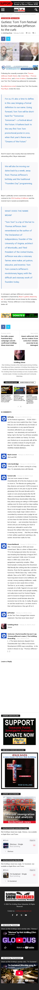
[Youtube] (26, 915)
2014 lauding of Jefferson (20, 198)
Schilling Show (7, 33)
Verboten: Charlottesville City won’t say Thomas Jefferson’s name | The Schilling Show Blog (22, 636)
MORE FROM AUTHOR (27, 382)
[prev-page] (18, 406)
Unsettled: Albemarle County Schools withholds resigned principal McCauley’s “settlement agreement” (31, 399)
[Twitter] (8, 39)
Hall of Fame (15, 18)
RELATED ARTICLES (11, 382)
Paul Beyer (4, 89)
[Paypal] (17, 915)
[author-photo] (19, 355)
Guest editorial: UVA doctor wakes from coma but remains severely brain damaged (29, 340)
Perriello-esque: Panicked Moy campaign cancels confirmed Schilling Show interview (8, 340)
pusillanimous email (9, 86)
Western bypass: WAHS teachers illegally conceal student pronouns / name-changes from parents (6, 398)
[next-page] (21, 406)
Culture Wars (9, 14)
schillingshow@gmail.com (23, 911)
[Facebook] (3, 39)
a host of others (20, 78)
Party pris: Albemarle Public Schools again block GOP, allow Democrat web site (19, 397)
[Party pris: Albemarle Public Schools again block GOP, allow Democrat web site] (19, 390)
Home (2, 14)
